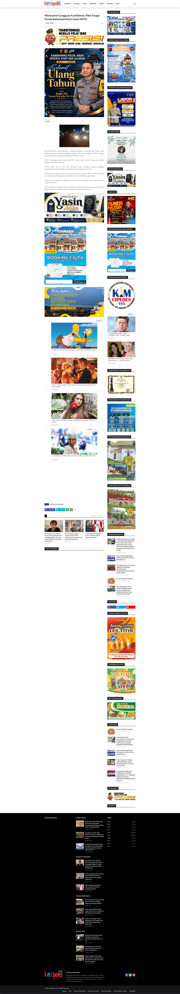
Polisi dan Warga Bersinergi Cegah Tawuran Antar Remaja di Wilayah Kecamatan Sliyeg (94, 911)
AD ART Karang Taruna (124, 578)
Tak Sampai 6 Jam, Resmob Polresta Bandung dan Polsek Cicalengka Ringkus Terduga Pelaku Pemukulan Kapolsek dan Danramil (53, 537)
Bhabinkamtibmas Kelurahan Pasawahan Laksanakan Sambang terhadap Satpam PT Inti (93, 937)
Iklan (70, 991)
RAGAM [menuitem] (101, 3)
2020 (121, 838)
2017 (121, 846)
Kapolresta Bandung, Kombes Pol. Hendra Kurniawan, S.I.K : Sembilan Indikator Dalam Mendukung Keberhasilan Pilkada (125, 776)
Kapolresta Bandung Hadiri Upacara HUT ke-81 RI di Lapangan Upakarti (93, 535)
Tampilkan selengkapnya (97, 516)
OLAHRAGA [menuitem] (92, 3)
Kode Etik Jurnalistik (93, 991)
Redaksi (64, 991)
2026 (121, 821)
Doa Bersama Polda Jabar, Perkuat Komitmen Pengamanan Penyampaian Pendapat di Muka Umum (125, 569)
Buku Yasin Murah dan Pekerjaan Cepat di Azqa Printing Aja (125, 557)
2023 (121, 830)
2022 (121, 832)
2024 (121, 827)
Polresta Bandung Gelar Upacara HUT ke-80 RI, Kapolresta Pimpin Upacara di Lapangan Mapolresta (73, 536)
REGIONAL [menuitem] (77, 3)
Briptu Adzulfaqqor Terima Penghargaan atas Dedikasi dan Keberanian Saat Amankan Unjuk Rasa (94, 921)
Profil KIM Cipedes (106, 991)
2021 (121, 835)
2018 (121, 843)
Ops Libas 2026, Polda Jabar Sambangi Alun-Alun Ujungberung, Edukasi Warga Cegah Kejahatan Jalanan (124, 590)
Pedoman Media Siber (80, 991)
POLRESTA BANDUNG (55, 11)
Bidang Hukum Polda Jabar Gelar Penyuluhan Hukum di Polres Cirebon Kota (93, 948)
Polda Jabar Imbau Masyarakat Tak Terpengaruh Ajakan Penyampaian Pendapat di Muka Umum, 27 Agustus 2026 (94, 824)
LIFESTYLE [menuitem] (110, 3)
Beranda (47, 11)
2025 (121, 824)
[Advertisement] (74, 483)
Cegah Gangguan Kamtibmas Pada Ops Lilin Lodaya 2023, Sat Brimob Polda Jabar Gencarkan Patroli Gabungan (94, 958)
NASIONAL (132, 991)
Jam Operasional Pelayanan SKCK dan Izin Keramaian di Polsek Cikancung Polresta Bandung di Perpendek (125, 741)
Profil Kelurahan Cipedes (120, 991)
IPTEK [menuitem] (84, 3)
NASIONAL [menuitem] (67, 3)
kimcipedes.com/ (53, 988)
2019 (121, 841)
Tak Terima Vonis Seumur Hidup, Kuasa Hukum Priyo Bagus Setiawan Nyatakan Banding (94, 901)
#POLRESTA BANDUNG (56, 504)
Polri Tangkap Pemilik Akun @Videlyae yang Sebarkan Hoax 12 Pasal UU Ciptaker (125, 762)
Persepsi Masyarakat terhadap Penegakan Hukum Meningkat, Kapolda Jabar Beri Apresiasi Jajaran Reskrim (94, 846)
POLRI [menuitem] (117, 3)
